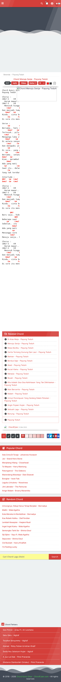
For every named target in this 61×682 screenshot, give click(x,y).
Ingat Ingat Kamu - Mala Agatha (16, 526)
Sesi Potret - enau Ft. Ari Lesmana (18, 630)
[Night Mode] (57, 3)
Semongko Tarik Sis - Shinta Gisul (16, 530)
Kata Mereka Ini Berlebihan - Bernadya (19, 514)
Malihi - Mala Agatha (11, 510)
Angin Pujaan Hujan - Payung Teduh (23, 405)
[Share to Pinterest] (55, 436)
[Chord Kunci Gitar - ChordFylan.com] (14, 3)
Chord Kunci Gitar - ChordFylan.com (32, 676)
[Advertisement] (30, 40)
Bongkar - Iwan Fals (10, 478)
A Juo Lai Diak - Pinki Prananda (16, 657)
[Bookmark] (54, 83)
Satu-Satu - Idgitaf (11, 635)
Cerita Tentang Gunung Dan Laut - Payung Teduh (29, 352)
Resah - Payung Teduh (18, 378)
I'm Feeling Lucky (9, 547)
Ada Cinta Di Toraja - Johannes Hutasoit (19, 455)
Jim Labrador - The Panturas (14, 487)
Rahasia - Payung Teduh (18, 374)
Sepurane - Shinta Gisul (12, 539)
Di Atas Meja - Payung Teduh (20, 339)
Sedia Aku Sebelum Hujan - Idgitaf (18, 651)
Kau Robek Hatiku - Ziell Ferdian (16, 518)
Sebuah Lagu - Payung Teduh (21, 409)
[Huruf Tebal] (17, 436)
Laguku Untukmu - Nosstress (15, 482)
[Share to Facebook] (48, 436)
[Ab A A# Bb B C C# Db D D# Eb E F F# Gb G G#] (42, 83)
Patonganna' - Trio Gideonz (14, 471)
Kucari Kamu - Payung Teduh (20, 369)
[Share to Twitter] (50, 436)
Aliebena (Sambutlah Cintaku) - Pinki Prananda (23, 662)
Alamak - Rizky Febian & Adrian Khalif (19, 646)
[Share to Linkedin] (58, 436)
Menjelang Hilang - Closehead (15, 462)
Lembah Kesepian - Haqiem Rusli (16, 522)
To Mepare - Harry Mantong (14, 466)
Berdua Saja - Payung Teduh (20, 361)
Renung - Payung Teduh (18, 414)
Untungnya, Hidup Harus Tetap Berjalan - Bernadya (24, 506)
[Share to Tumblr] (53, 436)
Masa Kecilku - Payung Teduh (20, 348)
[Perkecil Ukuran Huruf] (13, 436)
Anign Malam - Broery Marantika (16, 490)
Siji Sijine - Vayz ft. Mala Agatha (15, 534)
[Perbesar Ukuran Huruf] (8, 436)
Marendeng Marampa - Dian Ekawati (18, 475)
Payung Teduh (14, 420)
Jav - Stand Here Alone (12, 459)
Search (55, 556)
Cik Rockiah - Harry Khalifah (14, 543)
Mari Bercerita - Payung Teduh (21, 389)
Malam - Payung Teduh (18, 394)
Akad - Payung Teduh (17, 365)
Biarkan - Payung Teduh (18, 356)
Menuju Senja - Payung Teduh (21, 343)
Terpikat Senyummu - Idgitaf (15, 640)
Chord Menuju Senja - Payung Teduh (30, 79)
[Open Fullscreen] (3, 436)
